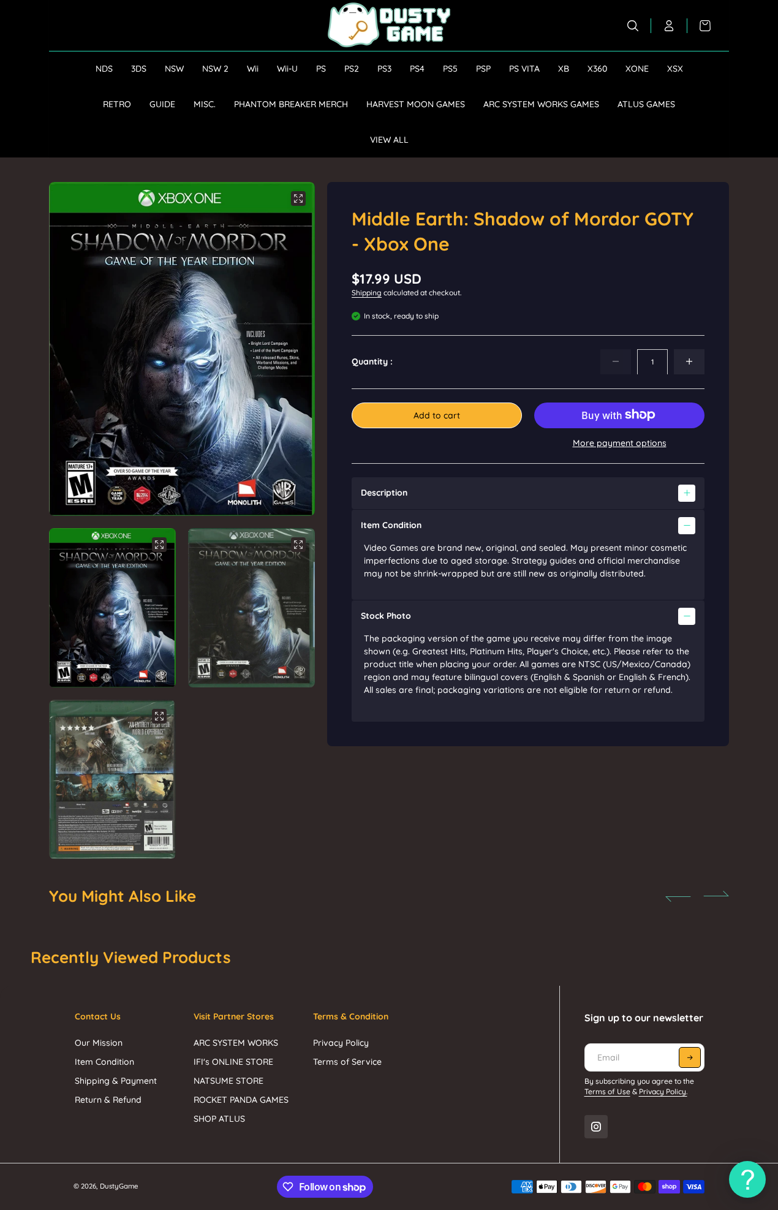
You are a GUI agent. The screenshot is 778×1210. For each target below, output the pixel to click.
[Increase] (689, 361)
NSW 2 (215, 68)
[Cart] (699, 25)
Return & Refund (108, 1099)
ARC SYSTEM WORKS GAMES (541, 104)
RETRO (117, 104)
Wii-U (287, 68)
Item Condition (104, 1061)
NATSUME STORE (228, 1080)
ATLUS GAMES (646, 104)
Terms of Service (347, 1061)
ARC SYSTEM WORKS (236, 1042)
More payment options (620, 442)
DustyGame (119, 1186)
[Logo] (389, 25)
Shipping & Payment (116, 1080)
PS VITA (524, 68)
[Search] (633, 25)
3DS (138, 68)
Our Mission (99, 1042)
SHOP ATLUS (219, 1118)
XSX (675, 68)
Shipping (367, 292)
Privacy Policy (341, 1042)
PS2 (351, 68)
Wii (253, 68)
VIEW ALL (389, 139)
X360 (597, 68)
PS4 (417, 68)
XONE (637, 68)
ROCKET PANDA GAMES (241, 1099)
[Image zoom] (298, 198)
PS (321, 68)
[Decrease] (615, 361)
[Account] (669, 25)
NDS (104, 68)
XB (563, 68)
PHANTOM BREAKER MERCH (291, 104)
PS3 (384, 68)
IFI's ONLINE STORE (233, 1061)
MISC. (205, 104)
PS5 (450, 68)
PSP (483, 68)
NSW (174, 68)
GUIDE (162, 104)
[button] (290, 349)
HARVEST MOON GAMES (415, 104)
